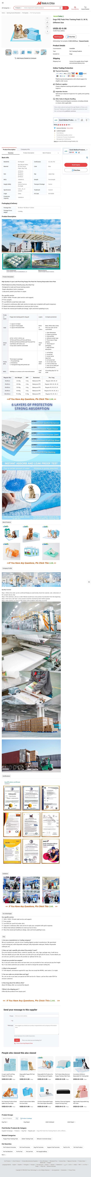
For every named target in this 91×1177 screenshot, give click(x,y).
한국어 (70, 1164)
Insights (49, 1162)
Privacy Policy (72, 1170)
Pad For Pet (66, 1147)
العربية (65, 1164)
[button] (55, 152)
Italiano (47, 1164)
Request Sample (84, 41)
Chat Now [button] (72, 37)
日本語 (75, 1164)
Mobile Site (42, 1162)
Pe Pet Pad (19, 1151)
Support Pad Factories (53, 1147)
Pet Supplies (25, 13)
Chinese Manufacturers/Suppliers (30, 1161)
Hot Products (7, 1161)
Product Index (81, 1161)
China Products (16, 1161)
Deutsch (52, 1164)
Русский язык (40, 1164)
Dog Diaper (27, 1122)
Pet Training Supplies (35, 13)
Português (26, 1164)
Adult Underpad (50, 1122)
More (3, 1155)
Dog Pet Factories (38, 1147)
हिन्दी (80, 1164)
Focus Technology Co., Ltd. (33, 1170)
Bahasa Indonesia (51, 1166)
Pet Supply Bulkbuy (41, 1151)
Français (32, 1164)
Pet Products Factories (9, 1147)
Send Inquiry (58, 37)
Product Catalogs (27, 1118)
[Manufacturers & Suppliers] (45, 3)
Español (20, 1164)
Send (17, 1040)
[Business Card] (87, 157)
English (14, 1164)
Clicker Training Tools (27, 1139)
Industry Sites (62, 1161)
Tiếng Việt (42, 1166)
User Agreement (55, 1170)
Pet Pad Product (78, 1147)
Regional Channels (71, 1161)
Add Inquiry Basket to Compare (26, 58)
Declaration (64, 1170)
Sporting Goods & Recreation (13, 13)
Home (3, 13)
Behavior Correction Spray (44, 1139)
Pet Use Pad (29, 1151)
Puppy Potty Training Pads (10, 1139)
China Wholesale (44, 1161)
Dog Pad (4, 1122)
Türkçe (36, 1166)
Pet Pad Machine (8, 1151)
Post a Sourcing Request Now (23, 1043)
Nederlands (59, 1164)
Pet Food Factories (25, 1147)
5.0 (70, 152)
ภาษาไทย (84, 1164)
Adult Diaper (70, 1122)
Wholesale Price (53, 1161)
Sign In (56, 141)
